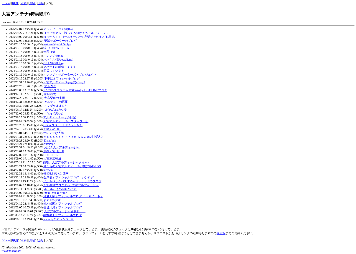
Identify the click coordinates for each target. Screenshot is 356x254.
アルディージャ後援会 (58, 29)
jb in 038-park (52, 200)
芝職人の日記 (52, 129)
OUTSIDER (50, 155)
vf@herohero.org (11, 250)
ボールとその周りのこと (60, 189)
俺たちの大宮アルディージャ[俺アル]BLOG (72, 166)
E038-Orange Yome (55, 192)
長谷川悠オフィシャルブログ (62, 207)
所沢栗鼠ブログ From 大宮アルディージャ (71, 185)
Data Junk (50, 140)
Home (6, 3)
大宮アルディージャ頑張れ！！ (64, 211)
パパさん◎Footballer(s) (58, 59)
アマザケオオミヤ (56, 105)
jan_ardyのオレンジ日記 (58, 219)
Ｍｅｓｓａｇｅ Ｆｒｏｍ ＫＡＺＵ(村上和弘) (73, 136)
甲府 (15, 3)
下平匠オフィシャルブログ (62, 78)
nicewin (48, 170)
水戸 (24, 3)
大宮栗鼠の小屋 (54, 97)
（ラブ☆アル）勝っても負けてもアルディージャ (76, 32)
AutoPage (49, 143)
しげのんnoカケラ (55, 109)
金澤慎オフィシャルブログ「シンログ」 (70, 177)
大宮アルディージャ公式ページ (64, 82)
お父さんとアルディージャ (62, 147)
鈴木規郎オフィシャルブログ (62, 203)
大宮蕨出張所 (52, 158)
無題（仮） (50, 51)
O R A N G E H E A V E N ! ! (63, 125)
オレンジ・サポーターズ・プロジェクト (70, 74)
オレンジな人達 (53, 133)
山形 (41, 3)
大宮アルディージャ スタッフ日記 (65, 121)
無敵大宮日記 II (53, 151)
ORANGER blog (53, 63)
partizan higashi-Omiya (57, 44)
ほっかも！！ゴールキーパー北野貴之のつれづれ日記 (79, 36)
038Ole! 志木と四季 (56, 173)
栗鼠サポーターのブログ (60, 40)
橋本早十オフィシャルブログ (62, 215)
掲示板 (221, 233)
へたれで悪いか (53, 113)
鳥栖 (32, 3)
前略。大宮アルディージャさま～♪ (66, 162)
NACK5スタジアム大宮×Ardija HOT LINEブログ (75, 90)
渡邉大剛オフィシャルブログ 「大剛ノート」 (73, 196)
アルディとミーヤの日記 (59, 117)
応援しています (53, 70)
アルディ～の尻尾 (56, 101)
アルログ (50, 86)
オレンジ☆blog (53, 55)
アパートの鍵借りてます (59, 66)
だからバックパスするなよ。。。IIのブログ (72, 181)
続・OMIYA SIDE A (56, 47)
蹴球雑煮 (50, 94)
